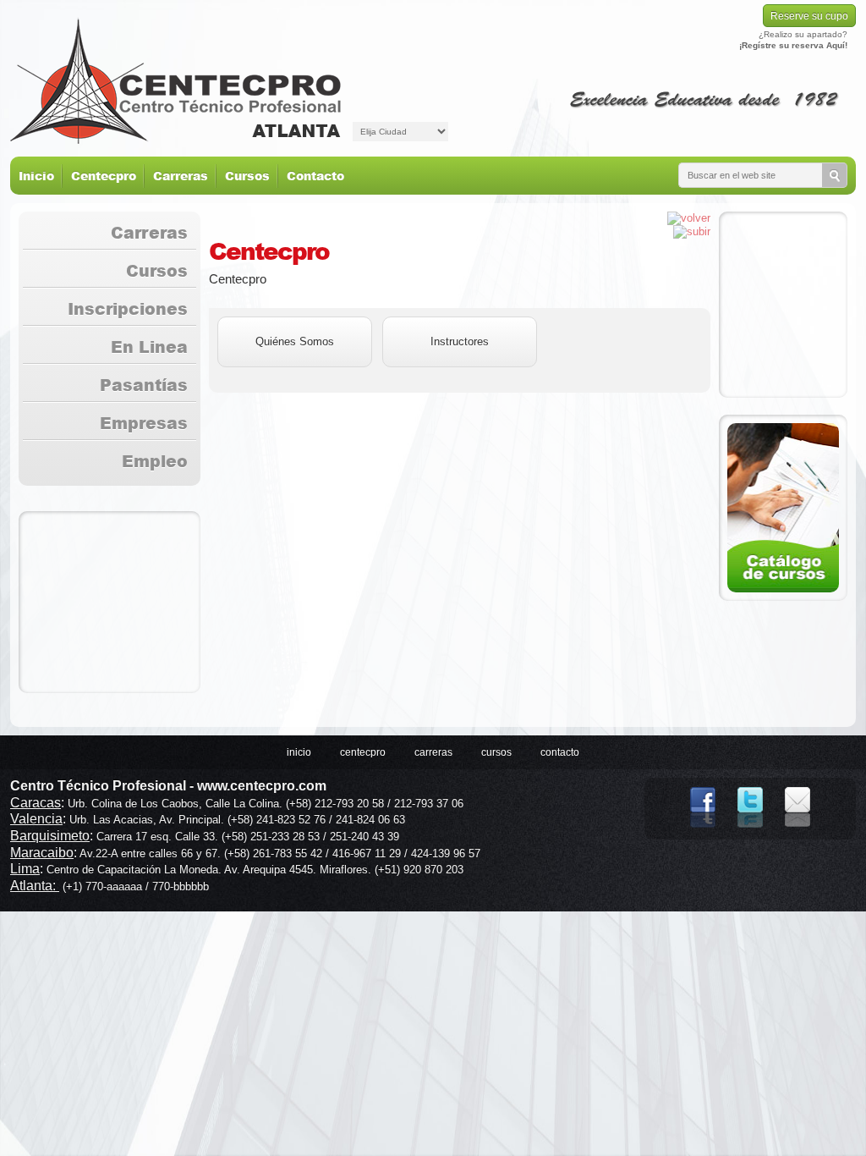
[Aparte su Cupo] (783, 304)
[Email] (797, 832)
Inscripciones (128, 308)
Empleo (155, 460)
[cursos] (783, 507)
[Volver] (688, 218)
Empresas (144, 422)
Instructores (459, 341)
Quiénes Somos (294, 341)
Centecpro (103, 176)
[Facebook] (703, 832)
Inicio (36, 176)
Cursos (247, 176)
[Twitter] (750, 832)
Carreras (180, 176)
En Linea (149, 346)
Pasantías (144, 384)
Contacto (315, 176)
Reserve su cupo (809, 16)
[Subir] (691, 231)
